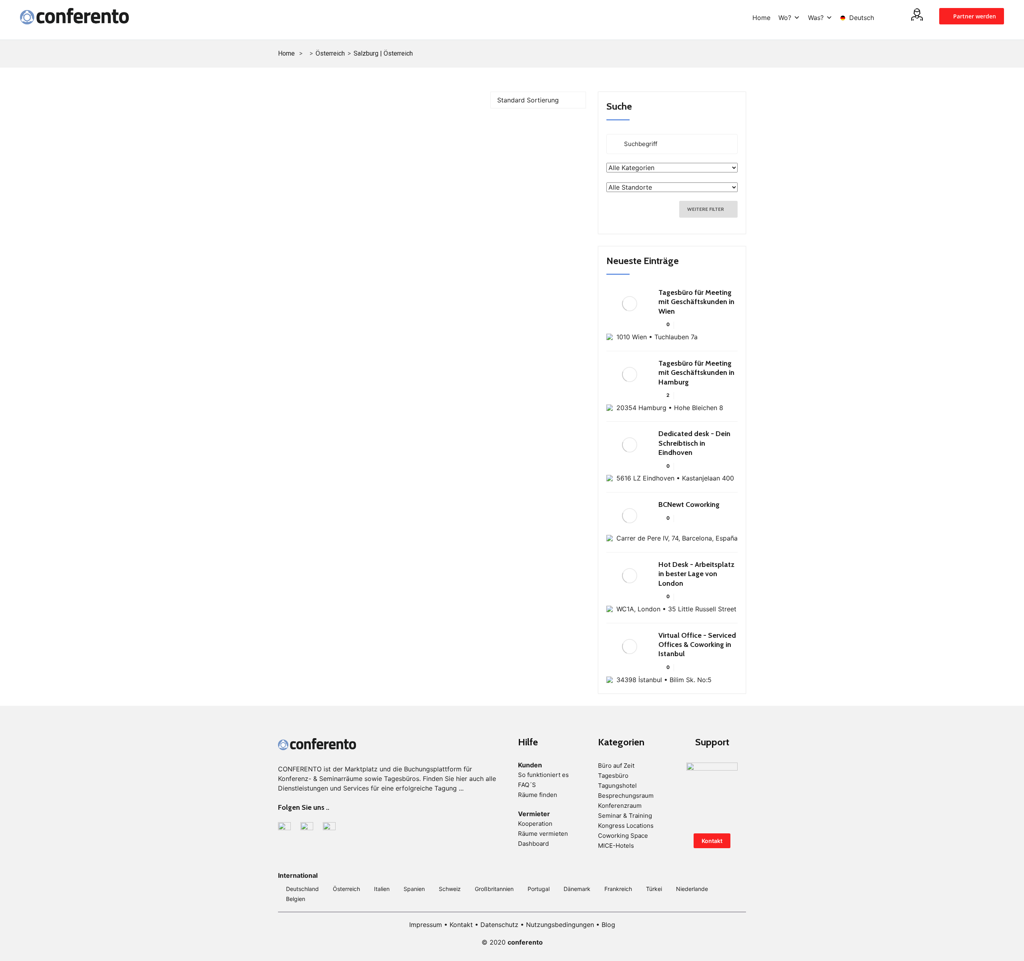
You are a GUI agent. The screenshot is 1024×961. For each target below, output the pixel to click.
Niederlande (692, 888)
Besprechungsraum (626, 795)
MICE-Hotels (616, 845)
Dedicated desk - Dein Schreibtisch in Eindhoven (694, 443)
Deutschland (302, 888)
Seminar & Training (625, 815)
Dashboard (533, 843)
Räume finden (537, 795)
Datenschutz (499, 925)
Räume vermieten (543, 833)
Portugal (539, 888)
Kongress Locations (626, 825)
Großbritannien (494, 888)
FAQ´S (527, 785)
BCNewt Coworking (689, 504)
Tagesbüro (613, 775)
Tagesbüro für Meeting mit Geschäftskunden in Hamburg (696, 372)
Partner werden (974, 16)
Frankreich (618, 888)
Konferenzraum (620, 805)
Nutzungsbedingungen (560, 925)
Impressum (425, 925)
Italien (382, 888)
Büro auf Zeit (616, 765)
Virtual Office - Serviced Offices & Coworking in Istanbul (697, 645)
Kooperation (535, 823)
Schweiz (450, 888)
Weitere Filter (706, 209)
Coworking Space (623, 835)
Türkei (654, 888)
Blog (608, 925)
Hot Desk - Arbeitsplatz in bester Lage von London (696, 574)
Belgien (295, 898)
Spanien (414, 888)
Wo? (784, 18)
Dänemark (577, 888)
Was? (816, 18)
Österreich (330, 53)
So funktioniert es (543, 775)
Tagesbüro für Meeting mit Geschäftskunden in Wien (696, 302)
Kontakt (712, 840)
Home (761, 18)
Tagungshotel (617, 785)
